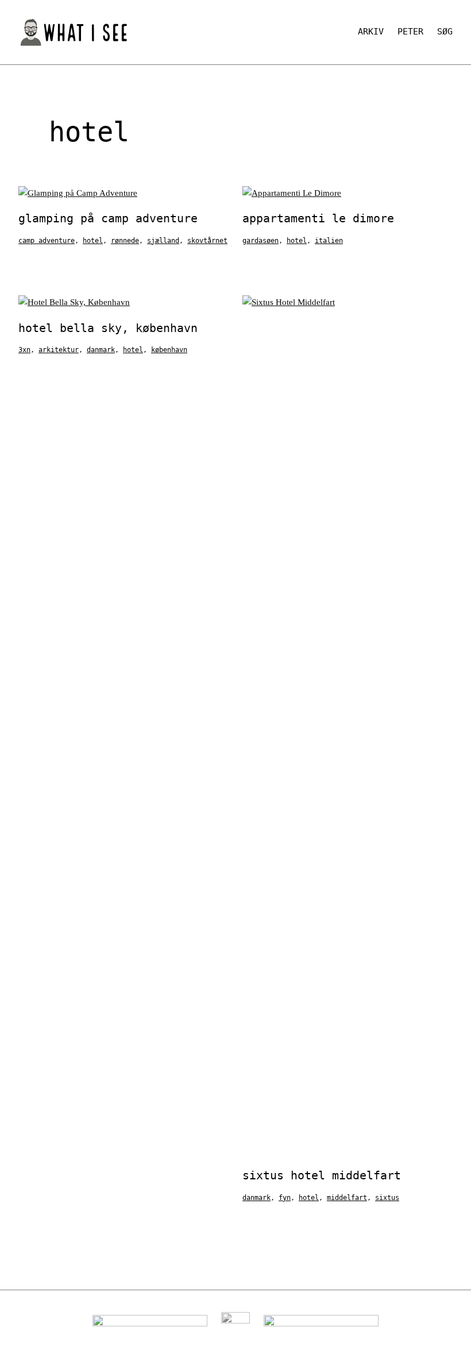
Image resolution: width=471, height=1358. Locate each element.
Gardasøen (260, 241)
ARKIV (371, 31)
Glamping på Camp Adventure (108, 218)
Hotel (93, 241)
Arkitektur (58, 350)
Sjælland (163, 241)
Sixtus (387, 1198)
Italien (329, 241)
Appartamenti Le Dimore (318, 218)
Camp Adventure (46, 241)
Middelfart (347, 1198)
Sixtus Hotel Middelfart (321, 1175)
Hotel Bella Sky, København (108, 328)
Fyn (285, 1198)
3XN (24, 350)
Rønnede (125, 241)
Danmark (101, 350)
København (169, 350)
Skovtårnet (207, 241)
